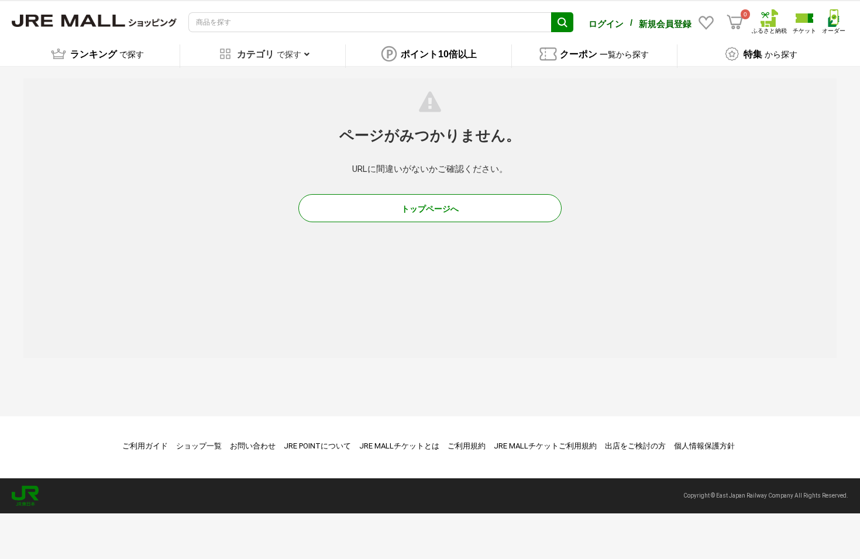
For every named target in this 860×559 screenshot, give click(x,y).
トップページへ (430, 208)
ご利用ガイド (145, 445)
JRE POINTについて (317, 445)
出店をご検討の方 (635, 445)
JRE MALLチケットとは (399, 445)
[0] (735, 22)
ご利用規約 (467, 445)
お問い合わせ (253, 445)
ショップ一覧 (199, 445)
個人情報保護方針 (704, 445)
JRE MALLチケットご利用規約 (545, 445)
